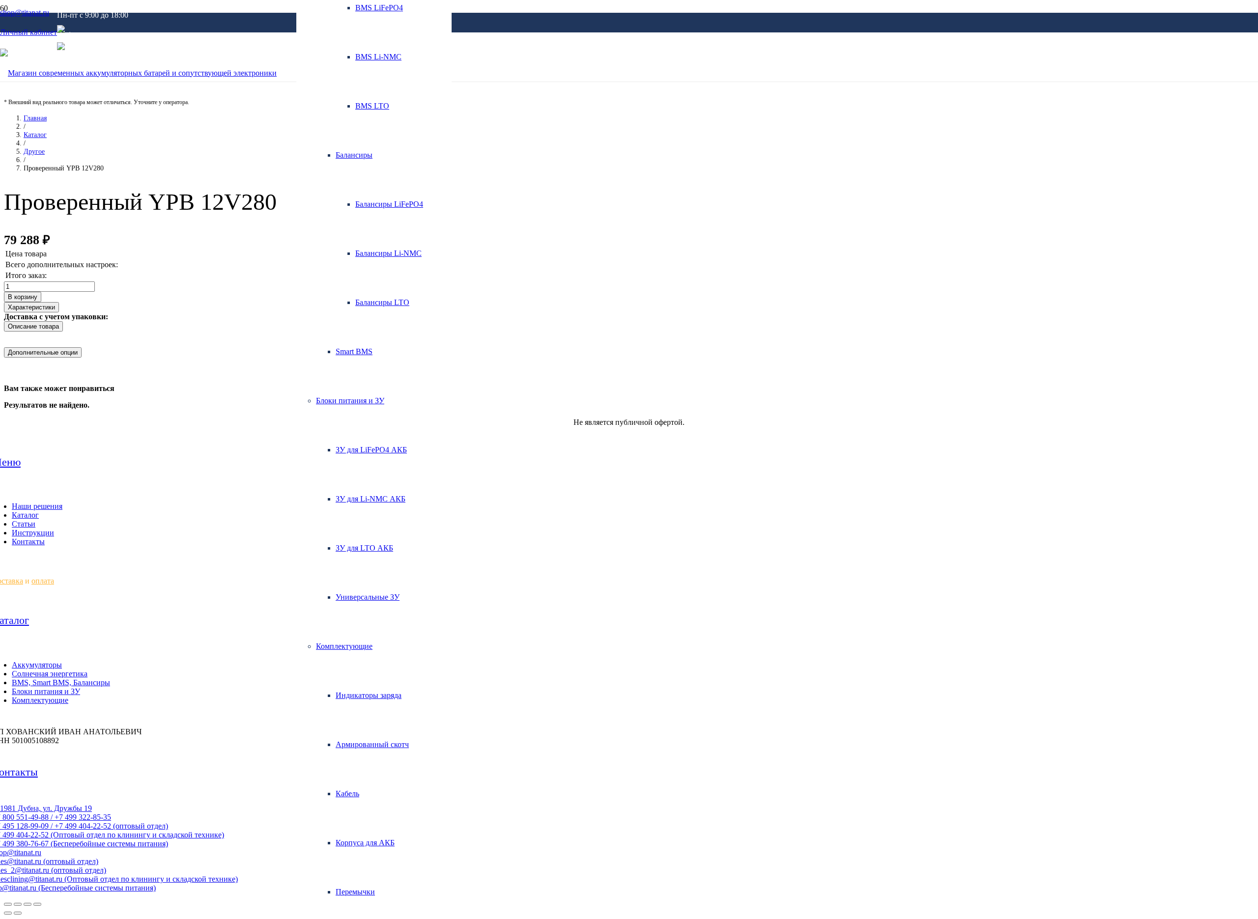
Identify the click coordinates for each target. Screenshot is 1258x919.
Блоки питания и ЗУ (46, 691)
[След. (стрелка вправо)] (18, 913)
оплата (42, 581)
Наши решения (37, 506)
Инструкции (33, 533)
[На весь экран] (27, 904)
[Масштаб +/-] (37, 904)
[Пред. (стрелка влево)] (8, 913)
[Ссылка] (138, 73)
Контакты (28, 541)
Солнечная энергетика (49, 673)
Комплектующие (40, 700)
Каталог (35, 135)
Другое (34, 151)
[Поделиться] (18, 904)
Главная (35, 118)
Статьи (23, 524)
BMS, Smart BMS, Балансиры (61, 682)
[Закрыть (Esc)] (8, 904)
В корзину (22, 297)
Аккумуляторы (37, 665)
